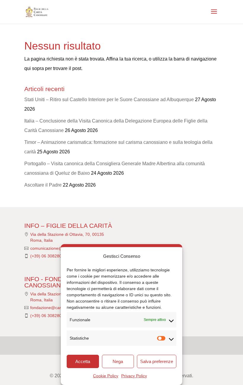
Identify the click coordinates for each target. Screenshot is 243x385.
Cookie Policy (105, 375)
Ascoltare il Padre (43, 184)
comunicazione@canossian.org (59, 248)
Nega (118, 361)
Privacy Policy (134, 375)
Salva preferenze (156, 361)
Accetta (82, 361)
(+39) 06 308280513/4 (51, 256)
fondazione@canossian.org (55, 307)
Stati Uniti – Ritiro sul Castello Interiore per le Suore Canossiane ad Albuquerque (109, 99)
